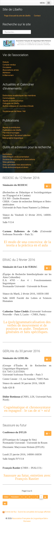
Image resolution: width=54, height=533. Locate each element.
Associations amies (11, 70)
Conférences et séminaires (14, 109)
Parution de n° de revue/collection (17, 135)
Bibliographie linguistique (13, 138)
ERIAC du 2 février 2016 (19, 260)
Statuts (6, 62)
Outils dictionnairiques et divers (15, 167)
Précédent (15, 497)
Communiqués (9, 98)
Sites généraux (9, 162)
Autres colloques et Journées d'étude (18, 106)
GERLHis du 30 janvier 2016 (21, 351)
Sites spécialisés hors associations (17, 165)
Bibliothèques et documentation (16, 157)
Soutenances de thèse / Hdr (14, 111)
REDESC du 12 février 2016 (21, 178)
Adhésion (6, 73)
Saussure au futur (15, 425)
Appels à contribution (11, 127)
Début (6, 497)
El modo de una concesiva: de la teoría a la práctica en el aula (27, 243)
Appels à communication (13, 101)
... (33, 497)
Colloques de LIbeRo (11, 103)
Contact (37, 16)
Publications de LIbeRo (12, 130)
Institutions (7, 154)
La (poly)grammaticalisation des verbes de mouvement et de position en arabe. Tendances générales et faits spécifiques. (27, 327)
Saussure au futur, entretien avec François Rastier (27, 477)
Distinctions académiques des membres (19, 95)
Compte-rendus (9, 65)
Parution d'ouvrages (11, 133)
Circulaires (7, 67)
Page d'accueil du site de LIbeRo (17, 16)
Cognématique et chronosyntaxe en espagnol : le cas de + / (27, 409)
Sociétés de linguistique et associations (19, 159)
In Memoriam (8, 75)
